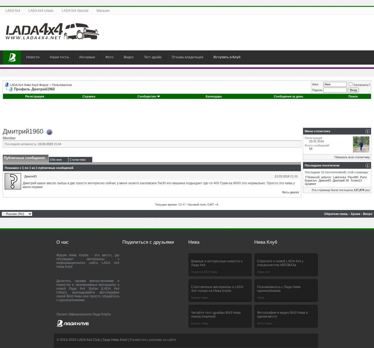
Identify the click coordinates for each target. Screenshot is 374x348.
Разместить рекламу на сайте (153, 340)
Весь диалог (290, 192)
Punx (363, 177)
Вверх (367, 213)
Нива (260, 297)
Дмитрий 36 (341, 180)
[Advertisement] (187, 115)
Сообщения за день (288, 96)
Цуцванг (310, 183)
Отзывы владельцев (187, 57)
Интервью (87, 57)
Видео (129, 57)
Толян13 (356, 180)
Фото (109, 57)
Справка (88, 96)
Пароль (317, 90)
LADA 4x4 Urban (40, 11)
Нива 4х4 (263, 272)
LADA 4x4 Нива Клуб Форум (29, 85)
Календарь (214, 96)
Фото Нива (264, 323)
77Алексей (312, 177)
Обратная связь (336, 213)
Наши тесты (59, 57)
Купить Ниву (200, 323)
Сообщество (146, 96)
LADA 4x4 (12, 11)
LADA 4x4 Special (75, 11)
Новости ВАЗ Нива (204, 272)
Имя (315, 84)
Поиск (353, 96)
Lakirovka (339, 177)
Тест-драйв (152, 57)
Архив (355, 213)
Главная (12, 57)
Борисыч (311, 180)
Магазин (103, 11)
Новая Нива (199, 297)
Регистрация (34, 96)
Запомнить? (361, 85)
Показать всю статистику (352, 157)
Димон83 (30, 176)
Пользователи (62, 85)
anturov (326, 177)
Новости (32, 57)
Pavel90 (353, 177)
